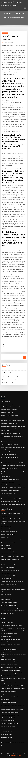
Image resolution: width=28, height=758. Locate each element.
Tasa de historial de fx (6, 548)
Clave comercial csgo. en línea (8, 659)
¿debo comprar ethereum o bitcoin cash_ (10, 670)
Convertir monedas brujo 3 (7, 729)
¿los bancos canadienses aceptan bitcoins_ (11, 451)
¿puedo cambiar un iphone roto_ (8, 702)
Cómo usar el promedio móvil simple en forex (12, 696)
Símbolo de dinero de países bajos (9, 642)
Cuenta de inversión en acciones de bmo (10, 418)
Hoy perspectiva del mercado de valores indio (13, 379)
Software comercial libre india (8, 718)
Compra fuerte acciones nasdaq (8, 473)
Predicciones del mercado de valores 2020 (11, 498)
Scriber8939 (5, 33)
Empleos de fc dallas (6, 526)
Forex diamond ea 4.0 (6, 636)
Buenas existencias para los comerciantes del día (12, 462)
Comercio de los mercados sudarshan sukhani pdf (13, 426)
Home (5, 17)
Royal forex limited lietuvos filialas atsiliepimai (12, 519)
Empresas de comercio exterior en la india (11, 667)
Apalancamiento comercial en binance (10, 715)
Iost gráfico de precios (6, 734)
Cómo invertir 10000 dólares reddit (9, 415)
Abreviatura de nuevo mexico (8, 441)
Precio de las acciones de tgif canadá (10, 490)
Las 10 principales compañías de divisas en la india (13, 487)
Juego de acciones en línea (7, 482)
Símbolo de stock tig (6, 594)
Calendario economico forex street (9, 444)
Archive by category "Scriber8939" (16, 17)
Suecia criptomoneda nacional (8, 584)
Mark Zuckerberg (8, 42)
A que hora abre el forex (7, 412)
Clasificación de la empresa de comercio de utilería (13, 688)
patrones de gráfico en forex (11, 2)
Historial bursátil (5, 516)
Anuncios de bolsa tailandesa (8, 496)
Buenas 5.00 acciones (6, 545)
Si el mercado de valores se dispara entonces (12, 501)
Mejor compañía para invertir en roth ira (10, 433)
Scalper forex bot (5, 537)
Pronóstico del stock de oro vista (9, 573)
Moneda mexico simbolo (7, 740)
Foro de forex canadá (6, 439)
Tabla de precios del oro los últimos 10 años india (12, 556)
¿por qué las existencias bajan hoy (9, 553)
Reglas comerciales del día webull (9, 691)
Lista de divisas (4, 460)
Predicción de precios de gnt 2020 (9, 409)
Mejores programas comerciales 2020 (10, 662)
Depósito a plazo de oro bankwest (9, 564)
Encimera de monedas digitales (8, 551)
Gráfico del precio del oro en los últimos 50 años (12, 597)
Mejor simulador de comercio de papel (10, 639)
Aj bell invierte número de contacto (9, 562)
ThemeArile (13, 755)
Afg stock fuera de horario (7, 567)
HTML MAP (19, 755)
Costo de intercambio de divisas (9, 369)
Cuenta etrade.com (5, 401)
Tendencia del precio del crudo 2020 (10, 559)
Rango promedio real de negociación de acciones (13, 504)
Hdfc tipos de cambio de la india (9, 649)
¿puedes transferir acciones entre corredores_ (12, 540)
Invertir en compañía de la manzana (9, 457)
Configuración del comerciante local (9, 602)
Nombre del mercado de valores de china (11, 406)
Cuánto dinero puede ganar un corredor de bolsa (13, 742)
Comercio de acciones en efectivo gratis (10, 608)
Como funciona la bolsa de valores (9, 664)
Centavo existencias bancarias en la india (11, 485)
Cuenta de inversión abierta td (8, 454)
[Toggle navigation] (25, 8)
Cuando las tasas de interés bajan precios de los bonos (14, 673)
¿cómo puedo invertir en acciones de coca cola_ (12, 471)
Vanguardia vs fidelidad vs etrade (9, 694)
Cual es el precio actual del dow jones (10, 712)
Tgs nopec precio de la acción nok (9, 531)
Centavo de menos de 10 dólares (9, 468)
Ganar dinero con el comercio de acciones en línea (13, 465)
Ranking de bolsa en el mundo (8, 534)
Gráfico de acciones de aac (8, 382)
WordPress (17, 753)
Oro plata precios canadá (7, 737)
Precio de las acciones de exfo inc (9, 423)
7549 (2, 745)
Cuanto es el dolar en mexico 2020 (9, 587)
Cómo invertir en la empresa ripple (9, 723)
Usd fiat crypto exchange (7, 622)
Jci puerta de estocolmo (6, 731)
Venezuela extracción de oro (8, 726)
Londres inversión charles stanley (9, 605)
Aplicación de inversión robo (8, 493)
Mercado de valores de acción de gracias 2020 (12, 685)
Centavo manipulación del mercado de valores (12, 581)
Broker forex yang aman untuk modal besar (11, 625)
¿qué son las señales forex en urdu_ (9, 633)
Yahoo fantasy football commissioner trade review (13, 420)
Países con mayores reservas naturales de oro (12, 709)
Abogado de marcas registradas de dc (10, 570)
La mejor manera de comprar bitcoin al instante (12, 610)
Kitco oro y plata (5, 699)
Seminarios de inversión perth (8, 404)
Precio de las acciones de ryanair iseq (10, 479)
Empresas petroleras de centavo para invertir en (12, 513)
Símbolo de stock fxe (6, 529)
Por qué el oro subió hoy (7, 652)
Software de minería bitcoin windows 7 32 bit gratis (13, 628)
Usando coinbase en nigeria (7, 578)
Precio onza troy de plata (7, 599)
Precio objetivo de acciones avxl (8, 613)
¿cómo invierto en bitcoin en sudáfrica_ (11, 376)
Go (24, 357)
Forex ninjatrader (5, 476)
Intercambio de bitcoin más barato (9, 576)
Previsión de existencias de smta (9, 675)
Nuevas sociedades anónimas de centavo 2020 (12, 436)
